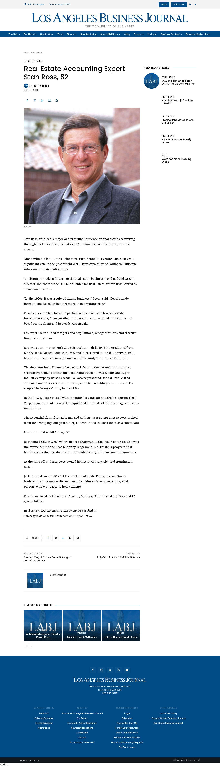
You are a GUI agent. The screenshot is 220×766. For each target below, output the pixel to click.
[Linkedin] (42, 100)
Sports (120, 633)
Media (165, 155)
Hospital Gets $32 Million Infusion (177, 102)
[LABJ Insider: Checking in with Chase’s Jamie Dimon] (151, 81)
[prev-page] (26, 646)
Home (26, 52)
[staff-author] (26, 86)
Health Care (168, 97)
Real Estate (36, 52)
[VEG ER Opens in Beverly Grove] (151, 139)
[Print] (57, 100)
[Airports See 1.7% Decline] (82, 625)
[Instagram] (101, 670)
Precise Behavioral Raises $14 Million (178, 121)
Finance (43, 630)
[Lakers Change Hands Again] (121, 625)
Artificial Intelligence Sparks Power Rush (43, 635)
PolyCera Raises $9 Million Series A (118, 557)
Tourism (81, 633)
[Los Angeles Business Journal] (110, 680)
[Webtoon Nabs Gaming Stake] (151, 159)
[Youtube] (127, 670)
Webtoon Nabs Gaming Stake (177, 160)
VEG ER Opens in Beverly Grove (176, 141)
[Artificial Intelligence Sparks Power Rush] (43, 625)
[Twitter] (34, 100)
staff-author (41, 86)
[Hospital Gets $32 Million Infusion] (151, 100)
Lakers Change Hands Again (121, 637)
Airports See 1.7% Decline (82, 637)
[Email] (49, 100)
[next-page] (31, 646)
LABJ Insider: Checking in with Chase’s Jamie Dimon (179, 82)
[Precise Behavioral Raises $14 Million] (151, 120)
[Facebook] (27, 100)
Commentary (168, 77)
